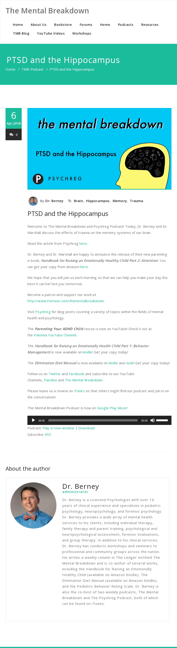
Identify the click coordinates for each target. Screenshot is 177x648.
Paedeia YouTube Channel (55, 335)
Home (18, 24)
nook (130, 363)
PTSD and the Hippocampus (67, 213)
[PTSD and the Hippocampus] (99, 149)
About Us (38, 24)
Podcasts (125, 24)
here (83, 243)
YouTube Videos (51, 33)
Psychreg (43, 311)
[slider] (162, 420)
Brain (78, 200)
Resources (150, 24)
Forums (86, 24)
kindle (87, 352)
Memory (120, 200)
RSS (48, 434)
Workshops (81, 33)
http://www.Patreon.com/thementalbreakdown (65, 301)
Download (86, 428)
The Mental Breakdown (84, 380)
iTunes (79, 390)
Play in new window (58, 428)
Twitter (55, 373)
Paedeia (50, 380)
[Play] (33, 420)
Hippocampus (97, 200)
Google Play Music (112, 408)
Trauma (136, 200)
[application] (99, 420)
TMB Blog (21, 33)
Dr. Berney (54, 200)
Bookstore (63, 24)
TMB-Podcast (32, 69)
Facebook (76, 373)
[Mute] (152, 420)
